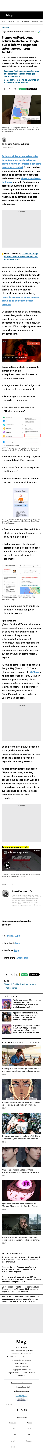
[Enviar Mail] (3, 144)
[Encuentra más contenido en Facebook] (4, 88)
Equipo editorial (21, 1347)
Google (33, 984)
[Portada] (21, 1345)
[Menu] (4, 15)
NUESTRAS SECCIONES (21, 1417)
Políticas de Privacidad (22, 1387)
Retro (29, 1435)
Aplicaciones (11, 988)
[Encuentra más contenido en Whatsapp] (14, 88)
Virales (13, 1441)
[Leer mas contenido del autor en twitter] (31, 891)
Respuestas (13, 1423)
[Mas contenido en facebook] (17, 1410)
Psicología (34, 21)
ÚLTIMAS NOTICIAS (12, 1254)
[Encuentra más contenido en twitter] (9, 88)
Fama (14, 1435)
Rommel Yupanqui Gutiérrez (17, 144)
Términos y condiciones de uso (21, 1383)
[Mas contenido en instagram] (26, 1410)
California (11, 21)
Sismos (7, 984)
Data (29, 1429)
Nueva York (25, 21)
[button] (7, 865)
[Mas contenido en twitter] (21, 1410)
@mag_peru (22, 957)
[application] (21, 860)
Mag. (18, 943)
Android (25, 984)
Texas (17, 21)
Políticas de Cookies (21, 1391)
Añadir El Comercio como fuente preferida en (21, 31)
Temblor (15, 984)
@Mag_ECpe (13, 935)
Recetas (29, 1441)
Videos (29, 1423)
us (14, 1429)
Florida (3, 21)
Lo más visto (9, 996)
